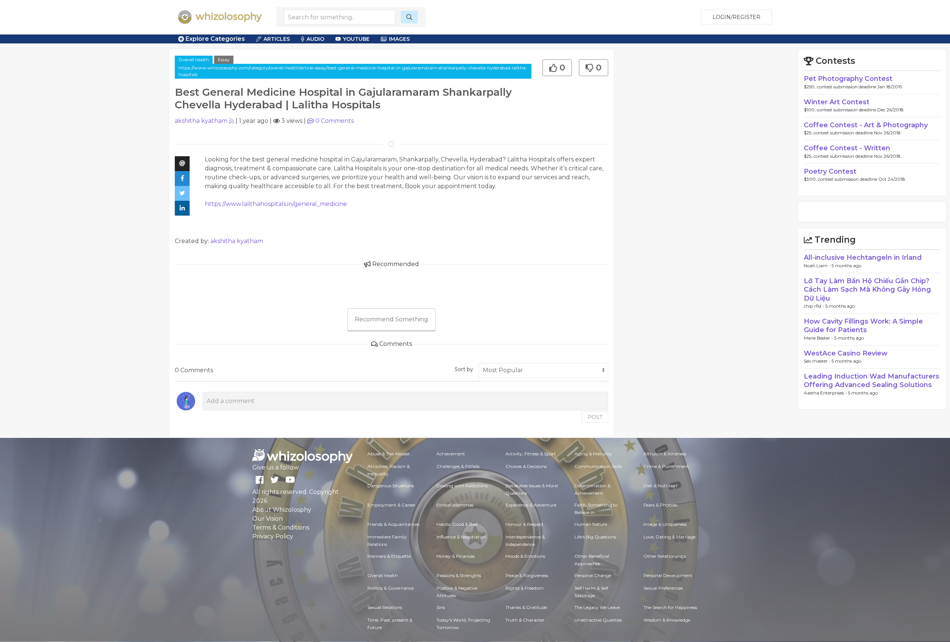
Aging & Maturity (593, 453)
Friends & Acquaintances (393, 524)
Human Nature (590, 524)
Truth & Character (524, 620)
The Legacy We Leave (597, 607)
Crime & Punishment (666, 466)
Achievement (450, 453)
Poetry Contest (830, 171)
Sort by (464, 369)
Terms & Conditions (280, 527)
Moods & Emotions (525, 556)
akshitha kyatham (201, 120)
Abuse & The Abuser (388, 453)
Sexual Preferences (663, 588)
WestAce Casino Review (846, 353)
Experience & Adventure (530, 505)
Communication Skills (598, 466)
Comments (334, 120)
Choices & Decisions (526, 466)
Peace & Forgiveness (526, 575)
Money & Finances (455, 556)
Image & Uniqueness (665, 524)
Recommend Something (391, 319)
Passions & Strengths (458, 575)
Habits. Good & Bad (457, 524)
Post (594, 417)
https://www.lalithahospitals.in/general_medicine (276, 203)
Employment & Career (391, 505)
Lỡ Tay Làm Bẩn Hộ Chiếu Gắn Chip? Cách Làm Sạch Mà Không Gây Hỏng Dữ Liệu (867, 289)
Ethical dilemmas (455, 505)
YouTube (356, 39)
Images (399, 39)
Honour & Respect (524, 524)
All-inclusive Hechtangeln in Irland (863, 257)
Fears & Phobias (660, 505)
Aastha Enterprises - (826, 393)
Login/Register (736, 17)
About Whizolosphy (281, 509)
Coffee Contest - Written (847, 148)
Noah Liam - (818, 265)
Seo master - (818, 361)
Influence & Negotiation (461, 537)
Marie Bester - (819, 338)
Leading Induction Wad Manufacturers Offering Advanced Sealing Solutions (871, 380)
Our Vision (267, 518)
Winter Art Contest (836, 102)
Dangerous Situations (390, 485)
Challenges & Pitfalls (457, 466)
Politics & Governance (390, 588)
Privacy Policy (272, 536)
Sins (440, 607)
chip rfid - (814, 306)
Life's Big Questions (595, 537)
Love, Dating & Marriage (669, 537)
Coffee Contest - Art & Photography (866, 125)
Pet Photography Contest (848, 79)
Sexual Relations (384, 607)
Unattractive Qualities (598, 620)
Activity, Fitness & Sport (530, 453)
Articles (276, 39)
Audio (315, 39)
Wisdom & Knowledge (666, 620)
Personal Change (592, 575)
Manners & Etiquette (389, 556)
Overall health (193, 59)
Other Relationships (664, 556)
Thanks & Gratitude (526, 607)
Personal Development (667, 575)
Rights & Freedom (524, 588)
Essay (224, 59)
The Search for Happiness (670, 607)
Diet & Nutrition (660, 485)
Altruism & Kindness (664, 453)
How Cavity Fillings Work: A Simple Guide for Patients (863, 325)
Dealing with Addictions (462, 485)
